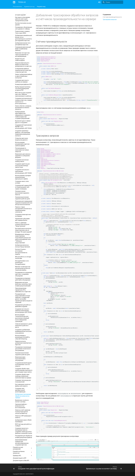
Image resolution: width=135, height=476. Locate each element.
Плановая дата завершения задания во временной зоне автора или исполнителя (23, 202)
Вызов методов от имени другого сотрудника (22, 121)
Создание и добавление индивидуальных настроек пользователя (23, 331)
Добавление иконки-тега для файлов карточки (22, 43)
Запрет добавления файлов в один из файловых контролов (23, 76)
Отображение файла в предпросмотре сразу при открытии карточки (23, 70)
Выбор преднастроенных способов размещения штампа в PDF (22, 88)
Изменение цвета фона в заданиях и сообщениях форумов (22, 155)
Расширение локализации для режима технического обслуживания (23, 348)
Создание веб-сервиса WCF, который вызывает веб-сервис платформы (23, 187)
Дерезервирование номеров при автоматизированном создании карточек (21, 442)
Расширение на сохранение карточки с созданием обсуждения (23, 274)
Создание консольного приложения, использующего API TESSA (23, 171)
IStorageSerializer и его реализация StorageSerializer (22, 262)
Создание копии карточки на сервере (23, 215)
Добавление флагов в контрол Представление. (22, 245)
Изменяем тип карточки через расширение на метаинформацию (22, 54)
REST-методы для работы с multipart (23, 425)
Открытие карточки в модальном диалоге (21, 139)
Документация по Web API (21, 460)
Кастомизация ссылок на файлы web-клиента (22, 385)
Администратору (29, 6)
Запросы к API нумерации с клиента (23, 416)
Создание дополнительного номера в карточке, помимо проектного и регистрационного (23, 101)
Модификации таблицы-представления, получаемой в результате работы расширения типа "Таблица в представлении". (23, 238)
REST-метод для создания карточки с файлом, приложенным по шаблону (23, 94)
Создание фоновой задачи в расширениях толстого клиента (23, 364)
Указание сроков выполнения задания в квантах (22, 192)
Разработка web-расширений (18, 448)
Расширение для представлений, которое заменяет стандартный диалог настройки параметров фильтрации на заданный (23, 298)
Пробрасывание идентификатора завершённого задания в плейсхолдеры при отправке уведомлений (22, 115)
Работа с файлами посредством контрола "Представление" (22, 224)
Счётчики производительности (112, 17)
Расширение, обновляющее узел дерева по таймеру (23, 28)
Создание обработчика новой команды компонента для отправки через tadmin (23, 370)
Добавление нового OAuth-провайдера (23, 420)
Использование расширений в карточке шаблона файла (22, 144)
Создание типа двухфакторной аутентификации (20, 390)
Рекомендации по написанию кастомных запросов (22, 149)
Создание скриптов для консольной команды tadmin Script (22, 165)
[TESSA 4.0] (14, 2)
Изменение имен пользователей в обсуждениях (20, 358)
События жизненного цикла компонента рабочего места (23, 325)
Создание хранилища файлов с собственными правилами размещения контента (22, 133)
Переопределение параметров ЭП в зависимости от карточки (22, 290)
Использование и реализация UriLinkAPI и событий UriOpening (22, 337)
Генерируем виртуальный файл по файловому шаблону (23, 48)
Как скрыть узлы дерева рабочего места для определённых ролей (22, 19)
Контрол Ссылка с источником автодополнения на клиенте (21, 252)
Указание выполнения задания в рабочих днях (22, 197)
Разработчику (41, 6)
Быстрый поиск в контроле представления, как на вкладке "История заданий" (23, 230)
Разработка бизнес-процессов (19, 452)
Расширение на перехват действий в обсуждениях (22, 279)
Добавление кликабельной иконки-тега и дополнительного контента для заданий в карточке (23, 38)
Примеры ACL (17, 455)
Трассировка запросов (110, 19)
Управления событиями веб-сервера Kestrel (22, 219)
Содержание (107, 14)
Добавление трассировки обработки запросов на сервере (23, 396)
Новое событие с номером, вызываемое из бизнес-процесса (23, 107)
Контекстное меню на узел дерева (23, 23)
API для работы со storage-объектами (23, 257)
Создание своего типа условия (22, 182)
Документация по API (19, 458)
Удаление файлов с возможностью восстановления (21, 406)
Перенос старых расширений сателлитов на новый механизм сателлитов (23, 209)
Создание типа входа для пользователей (23, 381)
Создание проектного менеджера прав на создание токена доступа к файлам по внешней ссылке (23, 431)
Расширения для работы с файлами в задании (23, 305)
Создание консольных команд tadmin (22, 160)
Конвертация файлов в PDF (23, 84)
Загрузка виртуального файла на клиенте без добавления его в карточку (23, 64)
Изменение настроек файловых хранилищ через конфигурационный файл (23, 284)
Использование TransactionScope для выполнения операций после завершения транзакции (22, 318)
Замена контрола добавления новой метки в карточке (23, 343)
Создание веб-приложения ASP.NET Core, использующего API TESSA (23, 126)
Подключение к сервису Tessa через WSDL (22, 32)
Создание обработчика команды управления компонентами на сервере (23, 376)
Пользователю (17, 6)
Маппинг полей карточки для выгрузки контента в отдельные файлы (22, 268)
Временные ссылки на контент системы (22, 401)
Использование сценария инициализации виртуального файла (23, 177)
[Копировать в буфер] (98, 57)
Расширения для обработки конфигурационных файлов (23, 436)
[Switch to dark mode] (99, 2)
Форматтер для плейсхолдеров (20, 59)
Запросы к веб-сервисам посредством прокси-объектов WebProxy (22, 411)
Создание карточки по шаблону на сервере (22, 81)
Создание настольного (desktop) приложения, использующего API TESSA (23, 310)
